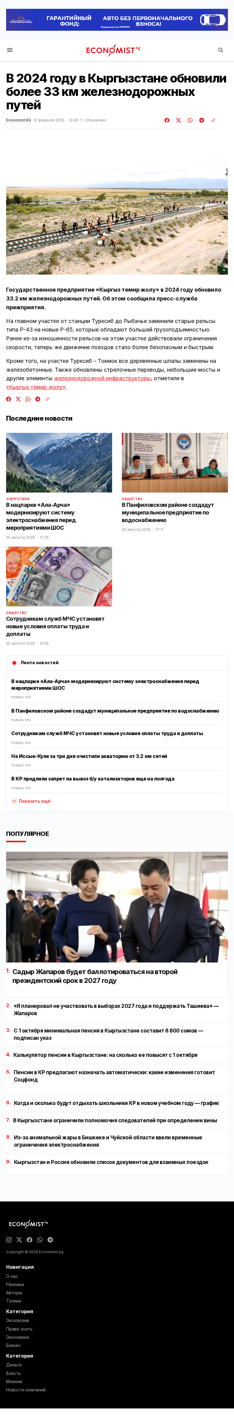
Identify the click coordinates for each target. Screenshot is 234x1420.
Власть (13, 1373)
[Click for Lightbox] (117, 212)
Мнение (14, 1381)
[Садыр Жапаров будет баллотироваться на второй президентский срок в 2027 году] (117, 907)
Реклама (15, 1284)
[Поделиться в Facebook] (167, 120)
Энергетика (18, 498)
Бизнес (13, 1345)
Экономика (17, 1337)
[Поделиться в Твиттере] (177, 120)
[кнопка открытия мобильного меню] (9, 50)
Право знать (19, 1329)
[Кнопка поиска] (220, 50)
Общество (132, 498)
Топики (13, 1301)
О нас (12, 1276)
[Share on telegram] (201, 120)
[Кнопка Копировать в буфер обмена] (211, 120)
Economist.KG (18, 120)
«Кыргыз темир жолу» (36, 387)
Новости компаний (26, 1389)
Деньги (14, 1364)
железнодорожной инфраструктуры (102, 378)
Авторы (14, 1292)
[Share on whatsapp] (189, 120)
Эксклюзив (17, 1320)
